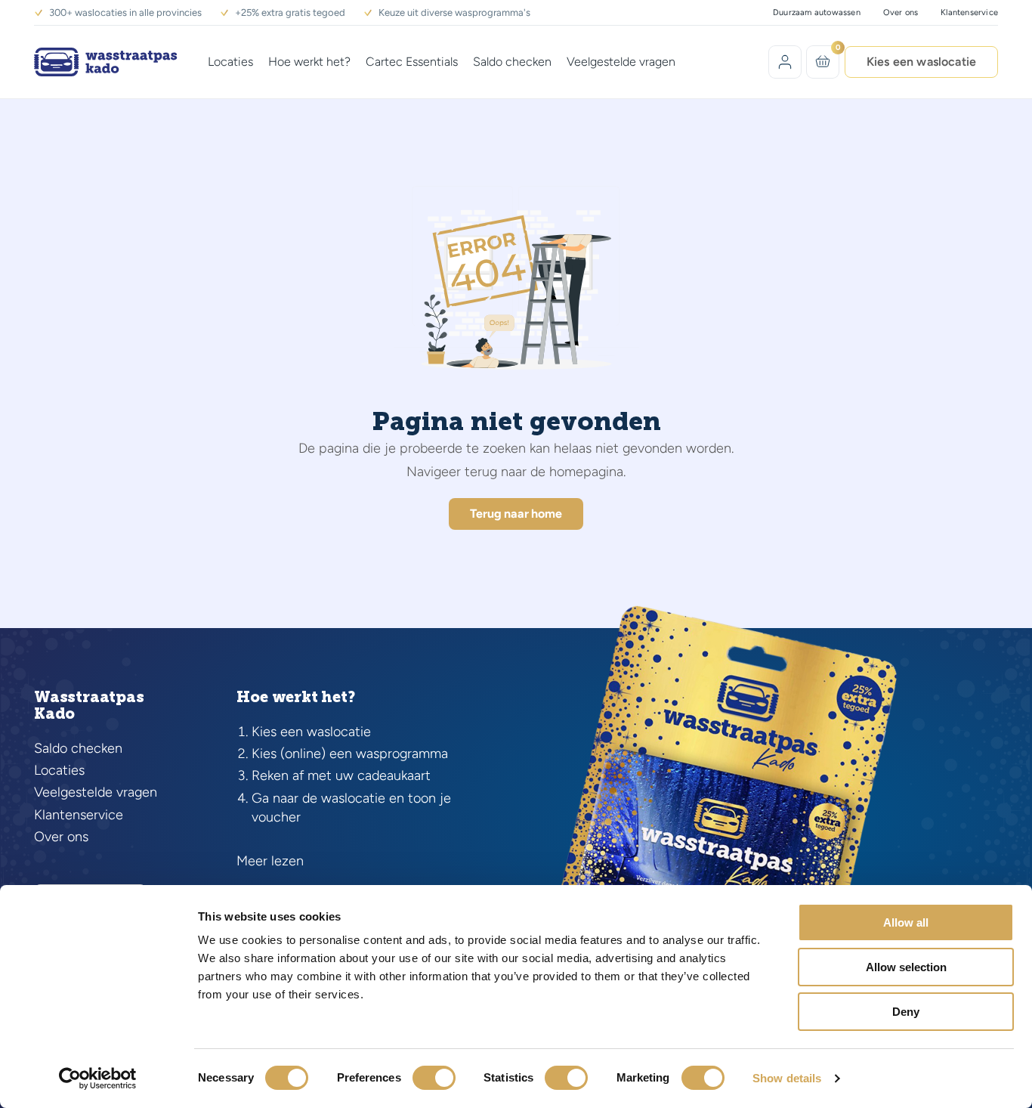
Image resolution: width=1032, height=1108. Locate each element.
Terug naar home (516, 513)
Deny (905, 1011)
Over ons (901, 12)
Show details (786, 1078)
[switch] (434, 1078)
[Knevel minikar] (823, 61)
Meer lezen (270, 861)
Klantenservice (969, 12)
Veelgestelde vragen (621, 61)
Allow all (905, 922)
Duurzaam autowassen (817, 12)
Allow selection (906, 967)
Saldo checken (512, 61)
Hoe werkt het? (309, 61)
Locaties (230, 61)
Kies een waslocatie (921, 61)
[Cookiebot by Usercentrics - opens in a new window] (98, 1078)
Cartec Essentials (412, 61)
